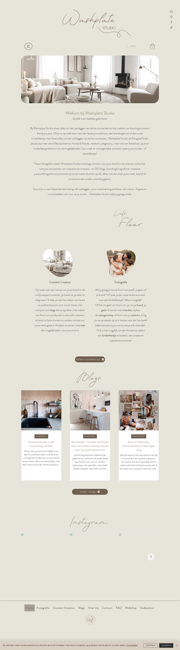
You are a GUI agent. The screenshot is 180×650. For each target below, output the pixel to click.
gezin (104, 310)
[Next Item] (150, 556)
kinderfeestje (109, 335)
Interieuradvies (139, 436)
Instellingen (150, 645)
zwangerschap (105, 315)
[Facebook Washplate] (171, 22)
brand (140, 305)
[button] (152, 46)
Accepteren (166, 645)
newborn (135, 315)
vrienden (127, 310)
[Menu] (28, 46)
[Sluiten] (176, 645)
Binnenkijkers (41, 436)
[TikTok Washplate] (171, 27)
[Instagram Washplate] (171, 11)
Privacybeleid (131, 645)
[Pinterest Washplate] (171, 17)
